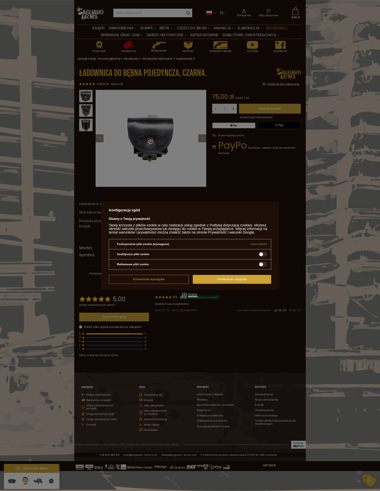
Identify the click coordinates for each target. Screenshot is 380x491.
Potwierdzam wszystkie (232, 279)
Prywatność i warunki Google (231, 232)
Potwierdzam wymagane (149, 279)
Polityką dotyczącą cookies (231, 225)
